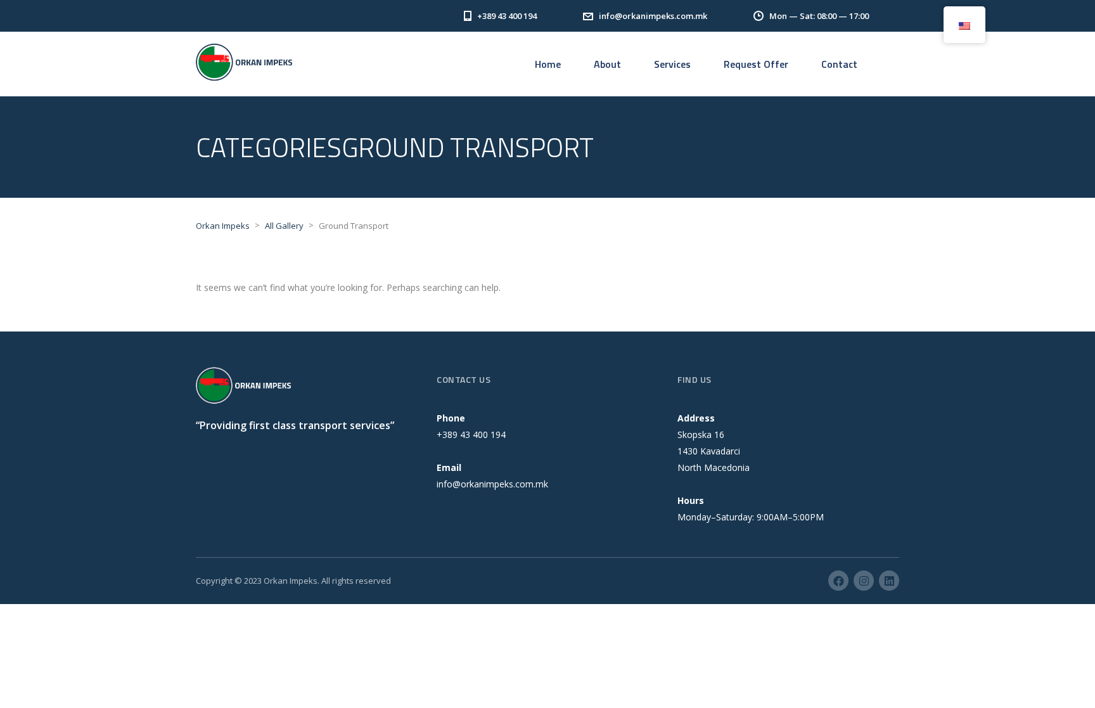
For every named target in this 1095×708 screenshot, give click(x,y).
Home (548, 64)
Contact (839, 64)
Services (672, 64)
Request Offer (756, 64)
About (607, 64)
